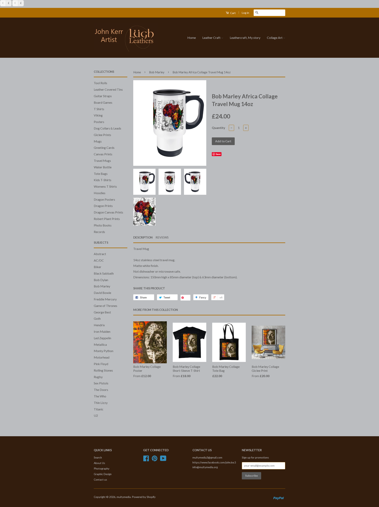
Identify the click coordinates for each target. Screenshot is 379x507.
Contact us (100, 479)
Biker (97, 267)
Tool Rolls (100, 83)
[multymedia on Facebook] (146, 459)
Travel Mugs (102, 160)
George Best (102, 312)
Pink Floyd (101, 364)
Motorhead (101, 357)
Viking (98, 115)
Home (191, 37)
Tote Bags (101, 173)
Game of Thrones (105, 306)
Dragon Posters (104, 199)
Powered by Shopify (144, 497)
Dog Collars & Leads (107, 128)
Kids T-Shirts (102, 180)
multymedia (124, 497)
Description (143, 237)
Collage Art (275, 37)
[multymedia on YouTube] (163, 459)
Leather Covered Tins (108, 89)
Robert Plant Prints (107, 219)
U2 (96, 415)
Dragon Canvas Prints (108, 212)
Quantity (218, 128)
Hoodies (99, 193)
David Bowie (102, 293)
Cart (233, 13)
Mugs (98, 141)
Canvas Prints (103, 154)
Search (98, 457)
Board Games (103, 102)
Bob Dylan (101, 280)
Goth (97, 318)
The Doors (101, 389)
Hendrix (99, 325)
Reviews (162, 237)
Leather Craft (211, 37)
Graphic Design (103, 474)
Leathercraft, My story (245, 37)
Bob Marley (102, 286)
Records (99, 232)
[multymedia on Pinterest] (155, 459)
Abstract (100, 254)
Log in (245, 12)
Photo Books (103, 225)
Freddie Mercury (105, 299)
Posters (99, 122)
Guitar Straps (103, 96)
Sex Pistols (101, 383)
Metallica (100, 344)
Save (218, 154)
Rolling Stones (103, 370)
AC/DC (99, 260)
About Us (99, 463)
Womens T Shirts (105, 186)
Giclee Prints (102, 135)
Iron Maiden (102, 331)
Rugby (98, 377)
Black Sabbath (104, 273)
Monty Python (103, 351)
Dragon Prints (103, 206)
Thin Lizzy (101, 402)
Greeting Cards (104, 147)
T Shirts (99, 109)
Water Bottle (103, 167)
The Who (100, 396)
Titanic (98, 409)
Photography (101, 468)
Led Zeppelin (102, 338)
